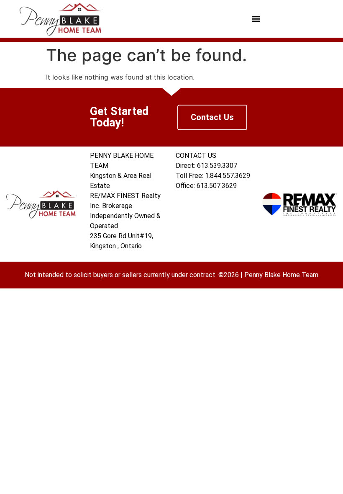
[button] (256, 19)
